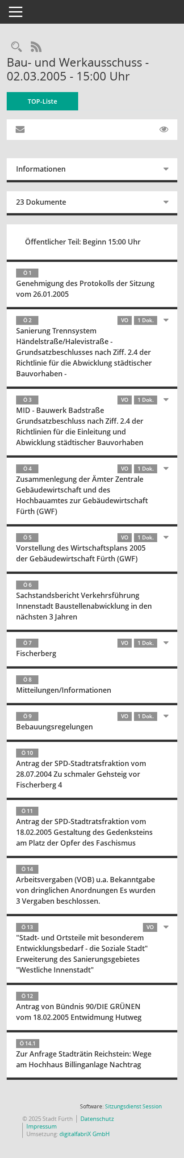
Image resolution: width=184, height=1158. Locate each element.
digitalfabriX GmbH (84, 1134)
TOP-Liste (42, 101)
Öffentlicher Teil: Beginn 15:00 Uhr (83, 242)
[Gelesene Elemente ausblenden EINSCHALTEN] (164, 130)
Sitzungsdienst (133, 1106)
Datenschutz (97, 1119)
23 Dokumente (41, 202)
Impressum (41, 1126)
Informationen (41, 169)
